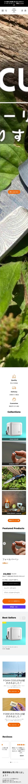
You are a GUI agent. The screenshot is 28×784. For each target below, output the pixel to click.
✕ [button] (23, 369)
